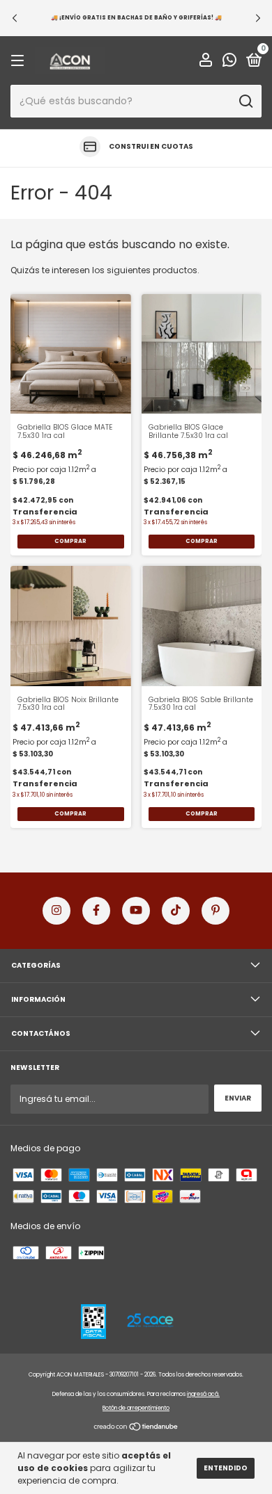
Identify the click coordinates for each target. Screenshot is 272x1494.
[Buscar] (245, 101)
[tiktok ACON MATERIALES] (176, 911)
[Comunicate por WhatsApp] (229, 62)
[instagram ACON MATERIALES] (56, 911)
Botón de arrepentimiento (136, 1408)
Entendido (226, 1468)
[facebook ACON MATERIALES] (96, 911)
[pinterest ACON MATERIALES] (215, 911)
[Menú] (19, 61)
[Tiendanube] (136, 1428)
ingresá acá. (203, 1394)
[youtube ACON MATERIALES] (136, 911)
